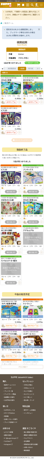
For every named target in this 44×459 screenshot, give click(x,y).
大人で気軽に (28, 391)
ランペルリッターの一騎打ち (9, 261)
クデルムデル (28, 230)
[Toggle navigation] (41, 5)
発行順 (30, 68)
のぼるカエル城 (7, 200)
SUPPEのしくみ (9, 410)
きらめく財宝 (6, 80)
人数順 (22, 68)
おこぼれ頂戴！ (6, 230)
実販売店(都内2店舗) (31, 444)
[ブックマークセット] (23, 4)
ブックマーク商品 (10, 394)
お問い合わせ (28, 447)
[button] (32, 63)
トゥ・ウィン (27, 304)
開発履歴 (27, 450)
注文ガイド (8, 388)
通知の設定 (8, 435)
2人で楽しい (28, 397)
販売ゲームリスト (10, 385)
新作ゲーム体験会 (30, 410)
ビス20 (4, 110)
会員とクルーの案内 (10, 419)
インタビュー (28, 413)
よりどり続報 (8, 432)
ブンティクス (28, 170)
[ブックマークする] (19, 102)
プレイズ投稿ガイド (10, 422)
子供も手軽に (28, 385)
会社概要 (27, 441)
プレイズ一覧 (8, 391)
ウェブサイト (28, 438)
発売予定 (9, 326)
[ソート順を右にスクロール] (42, 68)
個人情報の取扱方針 (30, 432)
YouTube (7, 441)
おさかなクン (28, 80)
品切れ (9, 102)
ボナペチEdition (9, 413)
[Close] (39, 29)
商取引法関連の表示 (30, 435)
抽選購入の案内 (9, 397)
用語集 (6, 416)
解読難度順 (12, 68)
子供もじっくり (29, 388)
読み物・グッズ (29, 400)
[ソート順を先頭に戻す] (2, 68)
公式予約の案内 (9, 400)
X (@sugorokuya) (10, 438)
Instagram (7, 444)
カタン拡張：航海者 (9, 304)
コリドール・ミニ (29, 334)
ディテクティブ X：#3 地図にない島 (12, 334)
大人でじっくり (29, 394)
